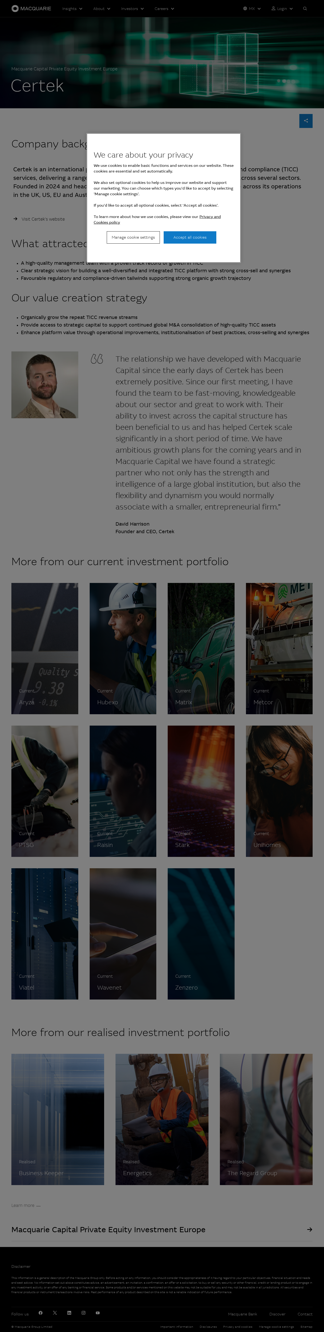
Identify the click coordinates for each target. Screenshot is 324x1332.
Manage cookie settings (133, 237)
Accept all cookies (190, 237)
